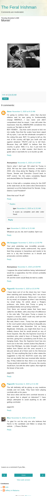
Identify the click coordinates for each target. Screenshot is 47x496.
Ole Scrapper (12, 243)
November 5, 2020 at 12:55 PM (30, 243)
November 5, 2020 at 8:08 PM (29, 267)
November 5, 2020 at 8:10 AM (23, 111)
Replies (12, 204)
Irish (6, 487)
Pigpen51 (11, 289)
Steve (9, 111)
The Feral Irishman (18, 7)
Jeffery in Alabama (12, 490)
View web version (23, 480)
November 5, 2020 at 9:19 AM (29, 163)
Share (5, 99)
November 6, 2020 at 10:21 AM (23, 418)
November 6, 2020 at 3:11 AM (26, 384)
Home (24, 475)
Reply (9, 155)
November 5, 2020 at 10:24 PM (27, 289)
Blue (9, 418)
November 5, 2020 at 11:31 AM (29, 208)
